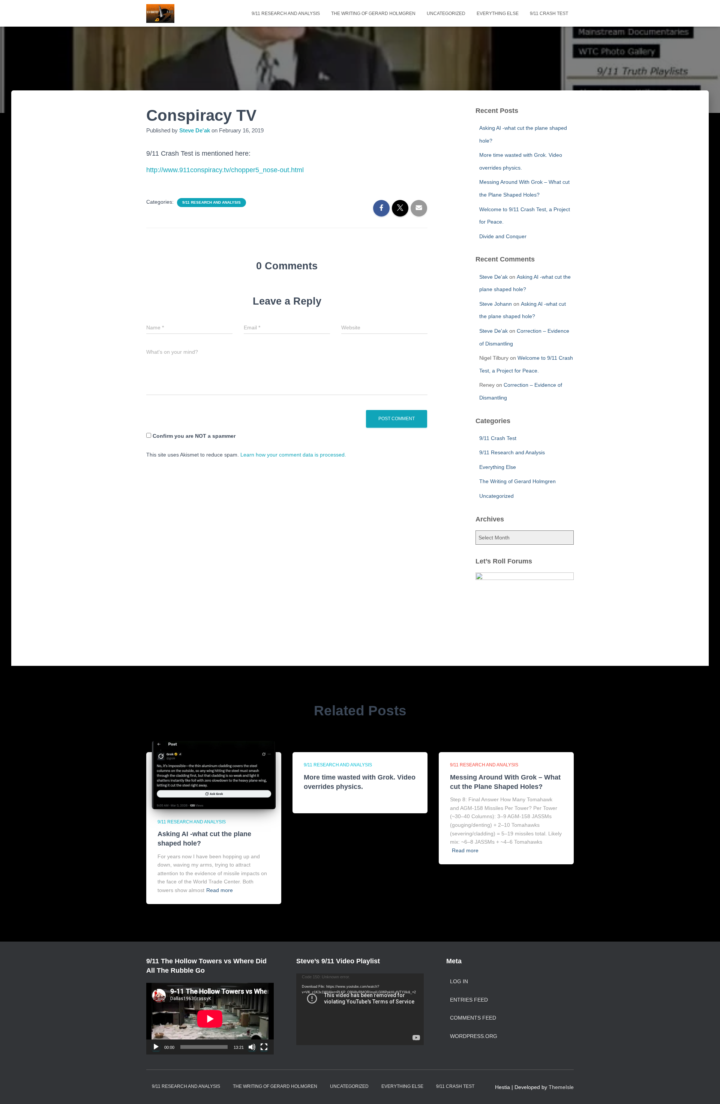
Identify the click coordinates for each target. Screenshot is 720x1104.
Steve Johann (495, 304)
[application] (210, 1018)
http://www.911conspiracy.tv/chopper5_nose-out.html (225, 170)
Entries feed (469, 1000)
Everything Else (498, 13)
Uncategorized (446, 13)
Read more (219, 890)
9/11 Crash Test (549, 13)
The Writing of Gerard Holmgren (373, 13)
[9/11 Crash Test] (160, 13)
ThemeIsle (561, 1087)
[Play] (156, 1047)
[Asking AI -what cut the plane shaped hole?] (214, 775)
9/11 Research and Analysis (286, 13)
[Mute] (252, 1047)
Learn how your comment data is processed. (293, 455)
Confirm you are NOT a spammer (193, 436)
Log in (459, 981)
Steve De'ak (493, 277)
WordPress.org (473, 1036)
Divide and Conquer (502, 236)
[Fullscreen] (264, 1047)
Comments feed (473, 1018)
